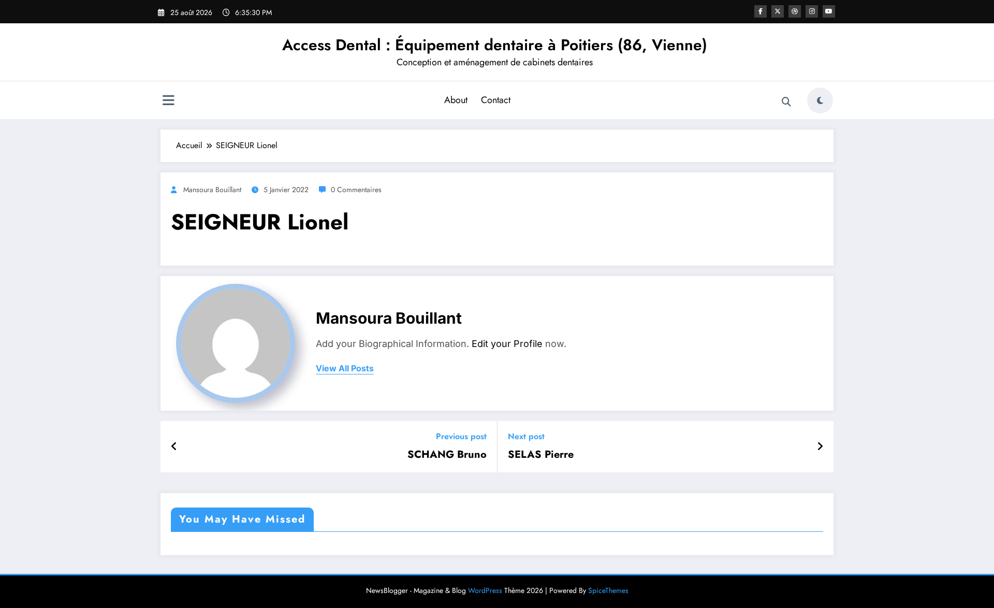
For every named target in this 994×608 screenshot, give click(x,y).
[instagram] (812, 11)
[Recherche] (786, 102)
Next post (526, 436)
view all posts (345, 368)
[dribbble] (794, 11)
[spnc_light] (820, 100)
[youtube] (829, 11)
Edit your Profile (507, 343)
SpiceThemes (608, 590)
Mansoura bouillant (212, 189)
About (455, 100)
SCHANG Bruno (447, 454)
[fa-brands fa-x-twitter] (777, 11)
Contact (495, 100)
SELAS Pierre (541, 454)
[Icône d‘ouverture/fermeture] (168, 101)
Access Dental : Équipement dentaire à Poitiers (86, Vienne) (494, 45)
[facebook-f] (760, 11)
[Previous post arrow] (174, 447)
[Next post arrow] (820, 447)
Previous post (461, 436)
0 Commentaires (356, 189)
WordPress (485, 590)
